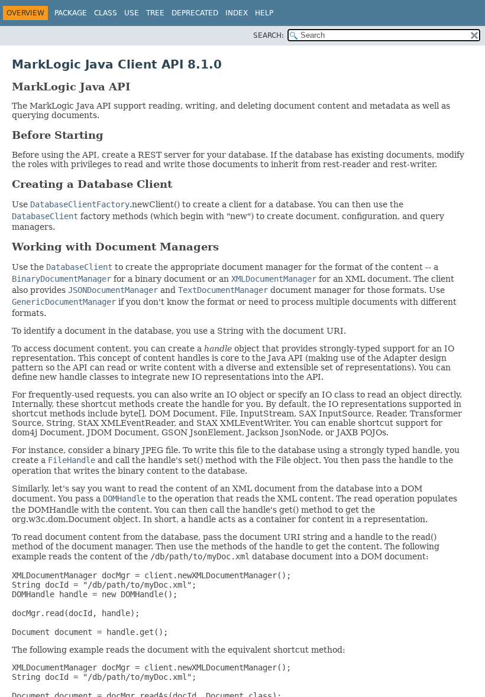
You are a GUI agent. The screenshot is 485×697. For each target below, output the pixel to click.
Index (236, 13)
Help (264, 13)
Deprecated (195, 13)
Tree (155, 13)
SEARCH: (268, 35)
